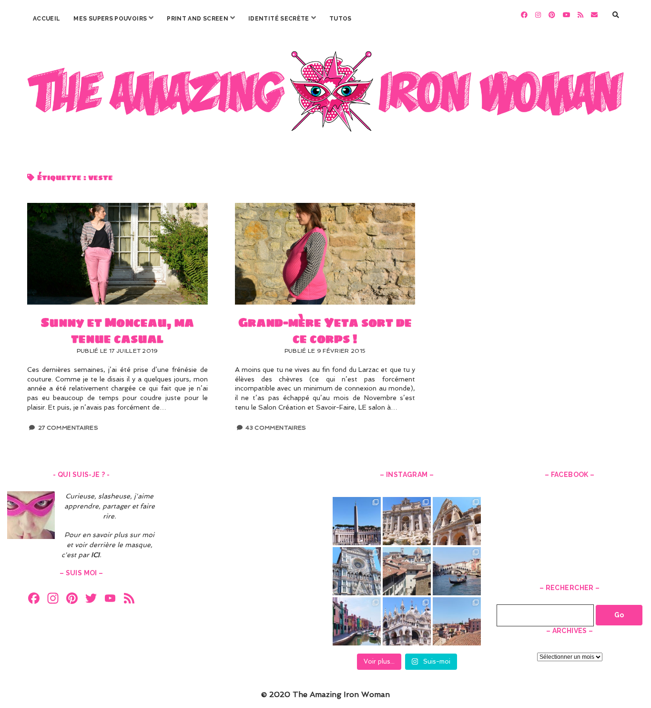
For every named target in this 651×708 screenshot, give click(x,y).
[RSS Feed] (129, 599)
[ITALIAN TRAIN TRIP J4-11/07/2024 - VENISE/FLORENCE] (457, 571)
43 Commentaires (275, 427)
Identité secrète (278, 18)
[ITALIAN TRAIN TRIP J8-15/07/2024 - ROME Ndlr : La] (407, 521)
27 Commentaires (68, 427)
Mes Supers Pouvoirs (110, 18)
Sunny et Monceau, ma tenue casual (117, 254)
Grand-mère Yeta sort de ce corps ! (325, 254)
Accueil (47, 18)
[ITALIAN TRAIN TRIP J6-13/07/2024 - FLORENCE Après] (357, 571)
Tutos (340, 18)
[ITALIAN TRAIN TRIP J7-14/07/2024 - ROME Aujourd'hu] (457, 521)
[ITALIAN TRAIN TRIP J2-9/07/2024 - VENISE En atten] (407, 621)
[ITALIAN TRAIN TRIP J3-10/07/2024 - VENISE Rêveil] (357, 621)
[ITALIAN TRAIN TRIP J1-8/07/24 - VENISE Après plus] (457, 621)
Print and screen (197, 18)
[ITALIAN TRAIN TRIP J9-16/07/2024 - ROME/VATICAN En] (357, 521)
